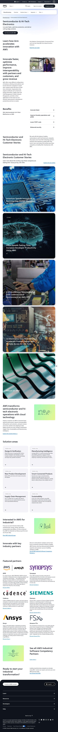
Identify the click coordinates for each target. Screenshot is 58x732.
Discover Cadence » (7, 608)
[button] (49, 6)
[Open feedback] (56, 366)
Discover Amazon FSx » (35, 636)
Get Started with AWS (35, 673)
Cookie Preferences (31, 726)
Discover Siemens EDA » (35, 612)
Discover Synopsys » (34, 584)
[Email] (39, 722)
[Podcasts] (52, 720)
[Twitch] (48, 720)
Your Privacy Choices (17, 726)
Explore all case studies (49, 162)
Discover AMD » (6, 587)
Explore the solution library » (10, 433)
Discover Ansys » (6, 639)
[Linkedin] (43, 720)
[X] (39, 720)
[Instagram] (46, 720)
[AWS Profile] (54, 2)
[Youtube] (50, 720)
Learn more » (33, 659)
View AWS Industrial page (9, 535)
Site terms (9, 726)
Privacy (4, 726)
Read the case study (35, 47)
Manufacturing (6, 17)
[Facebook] (41, 720)
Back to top (28, 715)
